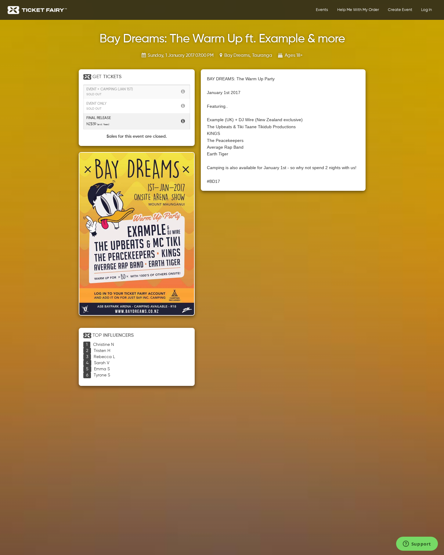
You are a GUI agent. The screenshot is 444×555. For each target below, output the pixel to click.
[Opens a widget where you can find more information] (417, 544)
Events (322, 10)
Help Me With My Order (358, 10)
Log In (426, 10)
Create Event (400, 10)
